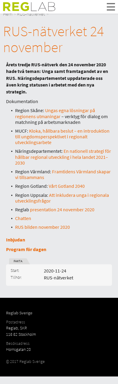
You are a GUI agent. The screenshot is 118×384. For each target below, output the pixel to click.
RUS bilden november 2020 (42, 227)
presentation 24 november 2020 (62, 209)
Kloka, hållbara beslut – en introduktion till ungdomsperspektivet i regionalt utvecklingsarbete (62, 136)
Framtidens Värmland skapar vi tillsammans (63, 174)
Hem (7, 14)
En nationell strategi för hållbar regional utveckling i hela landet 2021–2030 (63, 156)
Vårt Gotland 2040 (67, 186)
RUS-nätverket (31, 14)
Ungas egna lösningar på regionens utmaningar (55, 113)
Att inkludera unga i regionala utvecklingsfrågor (62, 198)
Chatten (23, 218)
